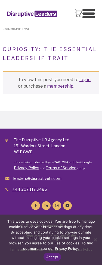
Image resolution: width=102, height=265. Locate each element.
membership (60, 86)
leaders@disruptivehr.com (37, 178)
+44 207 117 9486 (29, 189)
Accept (52, 257)
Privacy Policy (26, 167)
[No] (95, 239)
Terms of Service (61, 167)
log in (85, 79)
